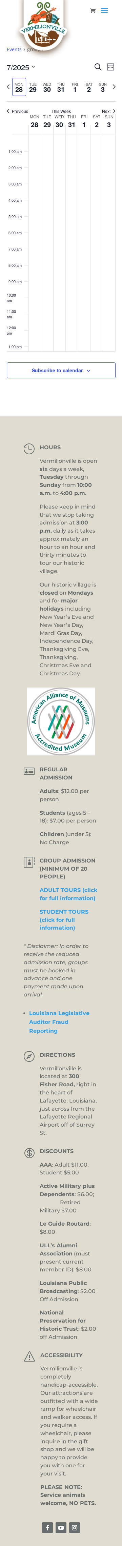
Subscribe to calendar (57, 370)
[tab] (19, 87)
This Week (61, 111)
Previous (20, 111)
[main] (61, 220)
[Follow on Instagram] (74, 1527)
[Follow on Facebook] (47, 1527)
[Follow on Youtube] (61, 1527)
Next (106, 111)
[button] (104, 14)
